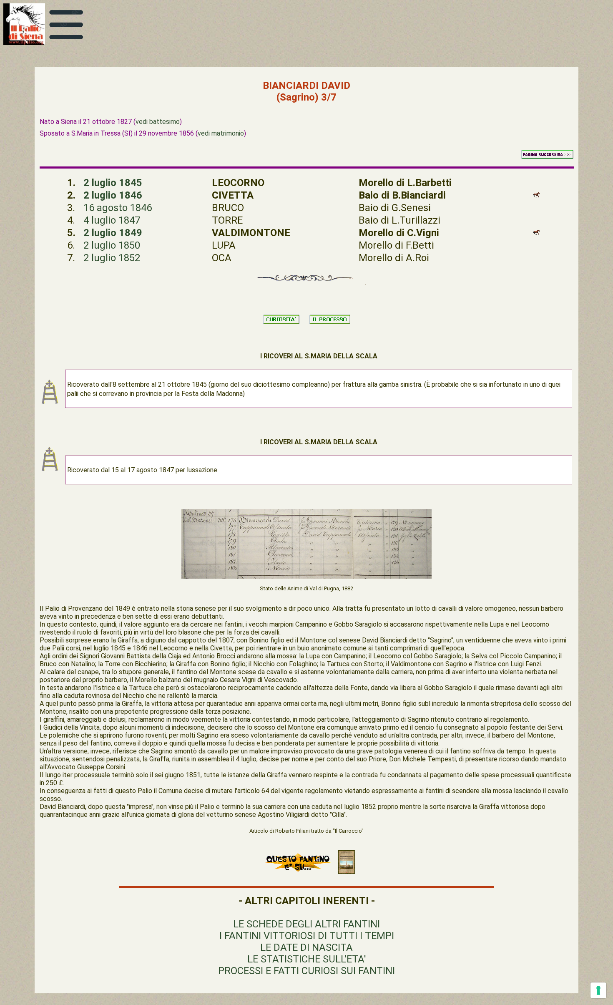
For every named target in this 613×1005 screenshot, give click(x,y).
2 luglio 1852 (111, 258)
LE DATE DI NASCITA (306, 947)
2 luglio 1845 (112, 183)
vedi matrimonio (221, 133)
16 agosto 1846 (117, 208)
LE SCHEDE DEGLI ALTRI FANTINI (306, 924)
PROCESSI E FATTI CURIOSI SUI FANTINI (306, 971)
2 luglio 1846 (112, 195)
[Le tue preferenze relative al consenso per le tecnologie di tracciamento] (598, 990)
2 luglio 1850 (111, 245)
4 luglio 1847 (111, 220)
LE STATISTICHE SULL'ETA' (306, 959)
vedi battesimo (158, 122)
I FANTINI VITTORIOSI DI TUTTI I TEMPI (306, 936)
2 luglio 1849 (112, 233)
